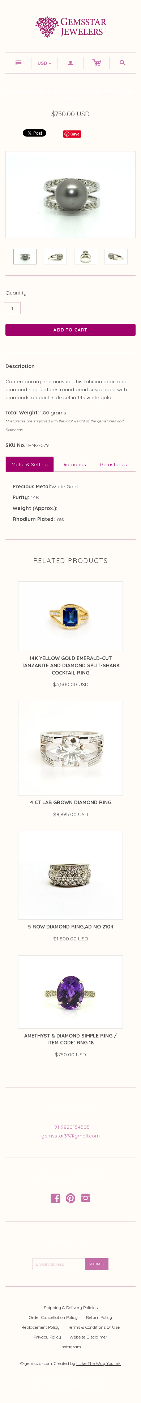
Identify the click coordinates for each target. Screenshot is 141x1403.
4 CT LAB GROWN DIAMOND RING (70, 802)
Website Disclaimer (88, 1337)
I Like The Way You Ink (98, 1363)
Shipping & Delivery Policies (71, 1307)
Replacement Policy (40, 1327)
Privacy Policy (47, 1337)
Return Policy (99, 1317)
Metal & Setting (30, 464)
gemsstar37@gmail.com (70, 1135)
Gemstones (113, 464)
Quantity (15, 292)
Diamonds (73, 464)
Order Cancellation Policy (53, 1317)
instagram (70, 1346)
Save (75, 134)
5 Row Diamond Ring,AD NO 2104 (71, 926)
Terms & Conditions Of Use (94, 1327)
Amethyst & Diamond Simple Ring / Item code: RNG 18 (70, 1039)
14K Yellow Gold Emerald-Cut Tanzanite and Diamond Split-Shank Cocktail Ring (71, 665)
